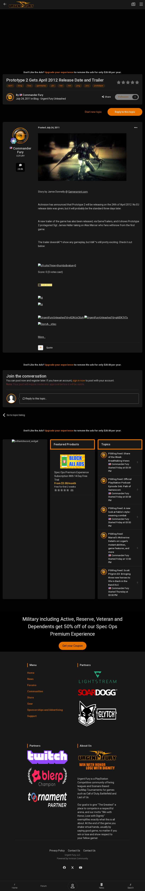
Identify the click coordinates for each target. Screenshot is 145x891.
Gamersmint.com (78, 191)
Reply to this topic (125, 111)
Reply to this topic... (36, 398)
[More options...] (136, 127)
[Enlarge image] (57, 265)
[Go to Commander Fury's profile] (10, 97)
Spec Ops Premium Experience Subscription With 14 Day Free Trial (71, 476)
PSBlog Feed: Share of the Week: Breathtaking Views (119, 457)
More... (41, 337)
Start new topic (93, 111)
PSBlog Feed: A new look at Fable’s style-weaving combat (119, 512)
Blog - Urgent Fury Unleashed (50, 98)
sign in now (79, 380)
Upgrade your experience (59, 72)
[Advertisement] (72, 34)
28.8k (20, 169)
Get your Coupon (72, 645)
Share (107, 96)
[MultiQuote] (40, 347)
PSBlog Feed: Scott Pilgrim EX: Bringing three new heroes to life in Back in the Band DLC (119, 577)
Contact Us (74, 850)
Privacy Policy (57, 850)
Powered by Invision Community (72, 858)
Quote (49, 347)
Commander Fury (33, 95)
